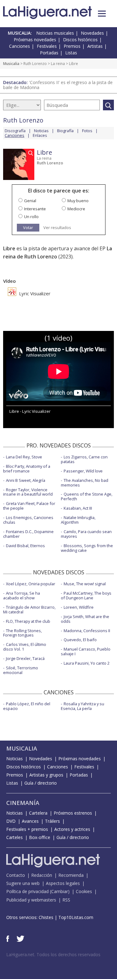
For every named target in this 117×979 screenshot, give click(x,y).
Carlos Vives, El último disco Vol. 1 (24, 647)
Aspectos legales (63, 883)
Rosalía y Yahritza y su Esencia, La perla (82, 706)
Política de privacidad (27, 891)
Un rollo (31, 216)
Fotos (87, 130)
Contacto (15, 875)
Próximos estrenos (73, 813)
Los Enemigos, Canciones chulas (28, 520)
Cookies (84, 891)
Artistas (95, 46)
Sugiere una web (23, 883)
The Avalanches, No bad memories (84, 482)
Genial (30, 200)
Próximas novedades (35, 39)
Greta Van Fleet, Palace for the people (29, 506)
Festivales (47, 46)
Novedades (92, 33)
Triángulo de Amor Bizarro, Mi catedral (29, 609)
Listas (71, 53)
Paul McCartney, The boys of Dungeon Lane (86, 595)
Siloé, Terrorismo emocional (20, 670)
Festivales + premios (27, 829)
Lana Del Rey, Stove (24, 457)
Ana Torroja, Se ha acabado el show (21, 595)
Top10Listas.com (75, 917)
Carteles (14, 837)
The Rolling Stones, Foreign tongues (22, 633)
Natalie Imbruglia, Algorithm (78, 520)
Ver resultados (57, 227)
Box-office (39, 837)
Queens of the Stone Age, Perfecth (86, 496)
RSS (66, 900)
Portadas (49, 53)
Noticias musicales (55, 33)
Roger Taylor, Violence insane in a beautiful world (28, 492)
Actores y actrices (72, 829)
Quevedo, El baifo (80, 639)
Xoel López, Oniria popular (30, 584)
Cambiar (59, 891)
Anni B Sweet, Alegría (25, 480)
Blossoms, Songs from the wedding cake (87, 548)
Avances (30, 821)
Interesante (35, 208)
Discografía (15, 130)
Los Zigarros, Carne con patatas (84, 459)
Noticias (41, 130)
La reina (58, 63)
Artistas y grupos (46, 775)
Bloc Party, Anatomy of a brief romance (26, 468)
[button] (102, 14)
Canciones (19, 46)
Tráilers (52, 821)
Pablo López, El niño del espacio (26, 706)
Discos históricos (80, 39)
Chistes (46, 917)
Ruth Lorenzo (35, 63)
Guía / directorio (40, 783)
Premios (72, 46)
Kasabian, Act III (78, 508)
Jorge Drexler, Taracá (25, 658)
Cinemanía (22, 803)
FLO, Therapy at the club (28, 621)
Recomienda (71, 875)
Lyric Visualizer (34, 293)
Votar (28, 227)
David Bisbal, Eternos (25, 545)
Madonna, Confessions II (87, 630)
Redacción (41, 875)
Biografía (65, 130)
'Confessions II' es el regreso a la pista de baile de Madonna (58, 84)
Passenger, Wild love (83, 471)
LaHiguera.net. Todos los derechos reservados (53, 954)
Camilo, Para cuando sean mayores (86, 534)
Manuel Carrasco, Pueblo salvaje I (85, 651)
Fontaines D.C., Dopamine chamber (28, 534)
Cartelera (38, 813)
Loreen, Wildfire (79, 607)
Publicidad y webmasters (31, 900)
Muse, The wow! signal (85, 584)
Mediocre (76, 208)
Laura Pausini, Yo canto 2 (87, 663)
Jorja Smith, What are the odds (85, 619)
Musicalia (11, 63)
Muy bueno (78, 200)
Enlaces (40, 135)
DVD (11, 821)
